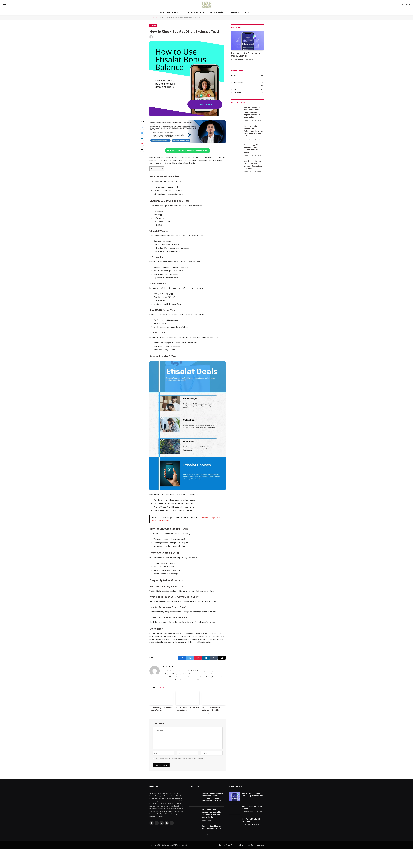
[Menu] (4, 4)
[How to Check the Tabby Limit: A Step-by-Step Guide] (247, 40)
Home (161, 12)
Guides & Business (217, 12)
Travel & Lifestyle (236, 93)
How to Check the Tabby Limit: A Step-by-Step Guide (245, 54)
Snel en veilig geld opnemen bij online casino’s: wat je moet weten (252, 148)
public (233, 86)
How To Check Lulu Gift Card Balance (252, 807)
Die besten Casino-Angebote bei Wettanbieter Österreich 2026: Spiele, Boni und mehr (253, 131)
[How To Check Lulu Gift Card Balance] (234, 809)
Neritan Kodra (161, 37)
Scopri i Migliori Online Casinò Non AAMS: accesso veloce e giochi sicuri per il (253, 165)
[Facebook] (142, 127)
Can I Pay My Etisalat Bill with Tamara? (251, 820)
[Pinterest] (142, 144)
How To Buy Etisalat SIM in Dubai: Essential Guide (211, 709)
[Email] (142, 149)
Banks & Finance (174, 12)
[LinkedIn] (142, 138)
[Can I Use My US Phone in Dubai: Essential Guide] (187, 698)
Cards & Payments (196, 12)
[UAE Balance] (206, 4)
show (160, 169)
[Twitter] (142, 133)
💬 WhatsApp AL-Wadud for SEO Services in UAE (187, 151)
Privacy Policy (230, 845)
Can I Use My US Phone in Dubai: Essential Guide (187, 709)
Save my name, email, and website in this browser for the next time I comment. (179, 759)
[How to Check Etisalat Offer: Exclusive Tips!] (186, 116)
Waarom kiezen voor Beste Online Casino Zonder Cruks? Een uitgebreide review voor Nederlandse (253, 112)
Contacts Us (259, 845)
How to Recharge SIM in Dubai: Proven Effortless (160, 709)
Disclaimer (241, 845)
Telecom (235, 12)
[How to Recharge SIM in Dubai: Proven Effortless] (161, 698)
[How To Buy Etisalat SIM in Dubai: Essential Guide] (214, 698)
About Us (248, 12)
